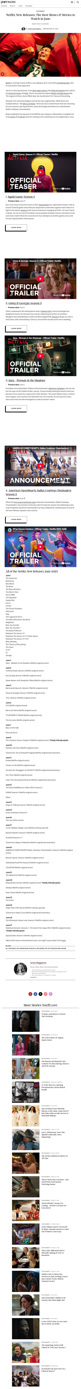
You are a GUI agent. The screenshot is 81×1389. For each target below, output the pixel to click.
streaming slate (63, 83)
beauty (12, 6)
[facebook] (35, 994)
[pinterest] (2, 74)
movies (22, 117)
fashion (4, 6)
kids (26, 93)
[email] (51, 994)
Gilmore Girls (46, 311)
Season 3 (55, 317)
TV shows (11, 117)
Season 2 (24, 210)
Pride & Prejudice (58, 91)
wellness (29, 6)
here (64, 941)
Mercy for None (29, 104)
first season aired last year (25, 502)
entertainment (40, 11)
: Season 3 (21, 197)
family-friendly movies (60, 93)
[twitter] (40, 994)
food (20, 6)
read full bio (33, 977)
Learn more (16, 227)
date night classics (40, 91)
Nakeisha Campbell (57, 388)
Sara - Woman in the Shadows (26, 380)
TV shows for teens (13, 93)
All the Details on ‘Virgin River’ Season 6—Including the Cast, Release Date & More (36, 948)
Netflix (8, 83)
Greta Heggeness (34, 29)
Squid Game (44, 205)
